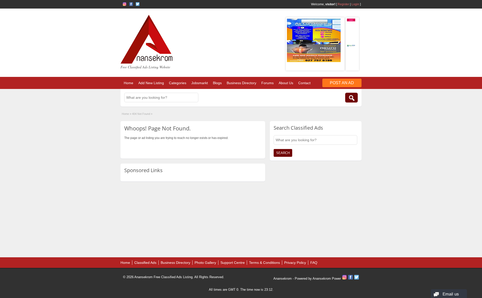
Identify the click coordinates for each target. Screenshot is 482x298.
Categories (177, 83)
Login (355, 4)
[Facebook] (351, 278)
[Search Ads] (351, 98)
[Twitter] (356, 278)
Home (128, 83)
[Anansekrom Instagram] (125, 4)
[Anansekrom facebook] (131, 4)
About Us (286, 83)
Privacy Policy (295, 263)
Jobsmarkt (199, 83)
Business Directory (241, 83)
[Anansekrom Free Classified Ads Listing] (146, 62)
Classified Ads (145, 263)
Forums (267, 83)
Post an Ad (342, 83)
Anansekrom (282, 278)
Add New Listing (151, 83)
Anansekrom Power (327, 278)
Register (343, 4)
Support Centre (232, 263)
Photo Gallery (205, 263)
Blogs (217, 83)
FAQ (313, 263)
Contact (304, 83)
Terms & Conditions (264, 263)
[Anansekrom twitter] (138, 4)
